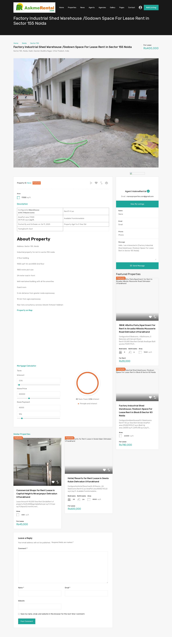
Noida (24, 43)
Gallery (112, 7)
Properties (72, 7)
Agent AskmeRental (136, 191)
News (82, 7)
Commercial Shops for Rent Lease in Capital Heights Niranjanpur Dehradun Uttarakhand (36, 493)
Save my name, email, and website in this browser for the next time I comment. (53, 614)
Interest (20, 375)
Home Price (22, 389)
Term (19, 371)
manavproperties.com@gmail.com (140, 196)
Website (21, 601)
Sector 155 (34, 43)
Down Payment (23, 402)
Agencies (102, 7)
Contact (131, 7)
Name (21, 588)
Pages (121, 7)
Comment (22, 548)
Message (121, 242)
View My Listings (137, 204)
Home (61, 7)
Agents (92, 7)
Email (67, 588)
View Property (37, 476)
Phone (120, 231)
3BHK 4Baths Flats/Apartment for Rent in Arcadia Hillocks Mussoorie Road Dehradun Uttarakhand (137, 328)
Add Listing (151, 7)
